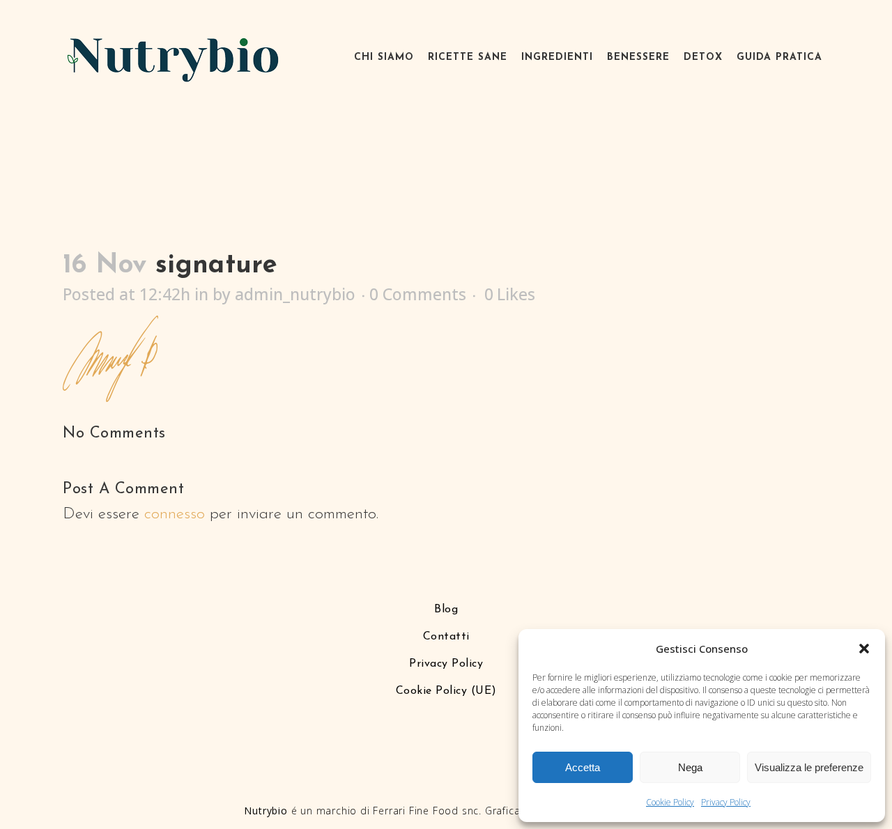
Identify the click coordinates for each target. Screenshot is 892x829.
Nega (690, 767)
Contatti (446, 636)
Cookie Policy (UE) (446, 691)
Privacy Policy (726, 802)
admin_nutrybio (295, 294)
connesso (174, 514)
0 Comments (417, 294)
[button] (864, 649)
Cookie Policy (670, 802)
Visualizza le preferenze (809, 767)
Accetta (582, 767)
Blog (446, 609)
